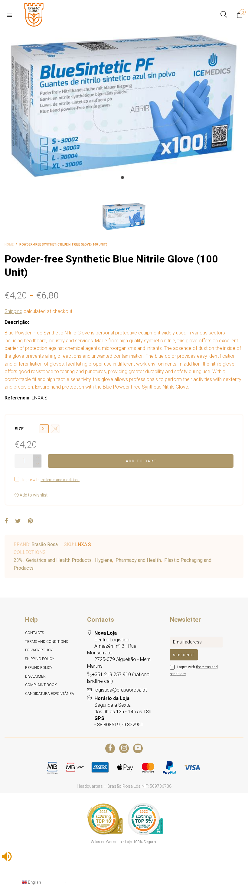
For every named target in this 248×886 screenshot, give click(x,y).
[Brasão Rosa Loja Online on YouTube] (138, 748)
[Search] (224, 15)
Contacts (34, 633)
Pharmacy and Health (138, 560)
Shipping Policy (39, 659)
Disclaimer (35, 676)
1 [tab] (122, 177)
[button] (37, 464)
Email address (187, 642)
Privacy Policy (39, 650)
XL (44, 428)
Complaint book (41, 685)
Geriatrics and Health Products (59, 560)
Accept (227, 878)
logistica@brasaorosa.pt (120, 690)
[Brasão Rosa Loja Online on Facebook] (110, 748)
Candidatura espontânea (49, 694)
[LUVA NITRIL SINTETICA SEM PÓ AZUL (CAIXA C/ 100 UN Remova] (124, 106)
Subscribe (184, 655)
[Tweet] (18, 521)
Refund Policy (38, 668)
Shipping (13, 311)
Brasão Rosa (44, 544)
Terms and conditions (46, 642)
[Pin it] (30, 521)
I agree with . (51, 480)
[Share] (6, 521)
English (34, 882)
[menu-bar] (11, 15)
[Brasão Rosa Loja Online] (34, 15)
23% (18, 560)
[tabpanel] (124, 106)
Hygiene (103, 560)
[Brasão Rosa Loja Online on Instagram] (124, 748)
